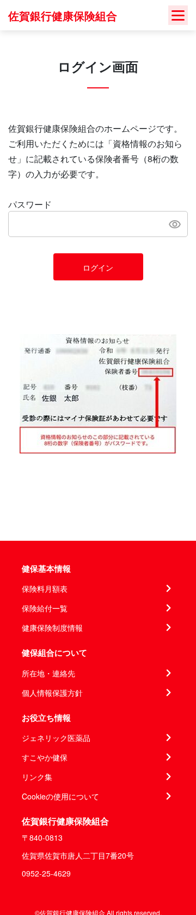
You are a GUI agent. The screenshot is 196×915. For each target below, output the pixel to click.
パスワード (30, 204)
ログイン (98, 267)
